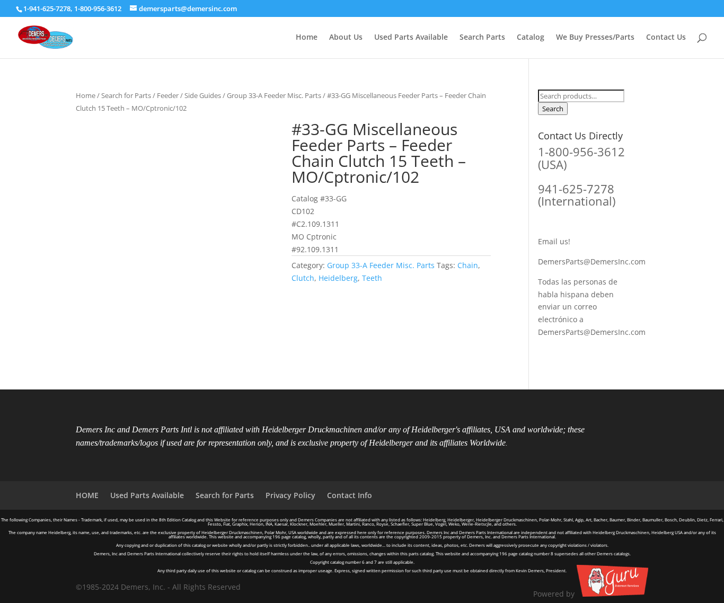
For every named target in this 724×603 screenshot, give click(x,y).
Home (306, 37)
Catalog (530, 37)
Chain (467, 265)
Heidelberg (338, 278)
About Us (346, 37)
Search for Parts (126, 95)
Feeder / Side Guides (189, 95)
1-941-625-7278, (48, 8)
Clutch (303, 278)
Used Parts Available (411, 37)
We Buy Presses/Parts (595, 37)
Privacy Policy (290, 495)
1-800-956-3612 (97, 8)
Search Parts (482, 37)
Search (552, 108)
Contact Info (349, 495)
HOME (87, 495)
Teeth (372, 278)
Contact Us (666, 37)
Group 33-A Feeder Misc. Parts (274, 95)
